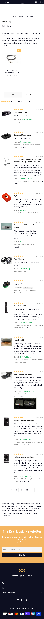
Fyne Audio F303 (20, 306)
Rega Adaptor (19, 259)
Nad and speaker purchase (24, 420)
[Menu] (1, 2)
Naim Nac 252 (19, 340)
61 (27, 490)
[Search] (36, 2)
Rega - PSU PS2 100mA (20, 271)
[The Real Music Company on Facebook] (21, 600)
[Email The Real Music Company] (18, 600)
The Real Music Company (24, 608)
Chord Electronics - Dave (23, 374)
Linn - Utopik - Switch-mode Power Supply (26, 122)
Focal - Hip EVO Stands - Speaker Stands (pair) (27, 181)
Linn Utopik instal (20, 112)
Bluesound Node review (22, 135)
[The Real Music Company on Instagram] (25, 600)
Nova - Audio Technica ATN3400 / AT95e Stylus (27, 213)
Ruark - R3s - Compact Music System (24, 244)
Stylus (16, 196)
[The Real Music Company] (22, 2)
